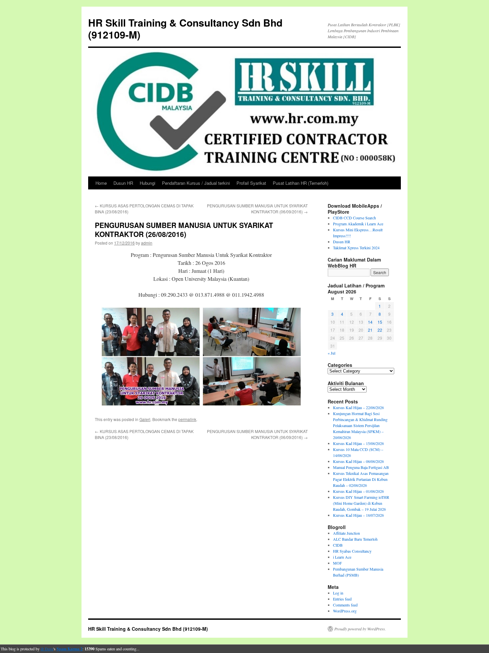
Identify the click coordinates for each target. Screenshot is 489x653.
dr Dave (47, 648)
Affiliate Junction (346, 533)
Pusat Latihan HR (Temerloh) (300, 183)
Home (101, 183)
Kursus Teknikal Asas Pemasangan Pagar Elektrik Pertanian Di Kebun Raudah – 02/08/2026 (361, 479)
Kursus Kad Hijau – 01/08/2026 (358, 491)
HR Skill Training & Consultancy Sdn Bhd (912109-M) (185, 28)
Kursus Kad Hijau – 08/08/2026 (358, 461)
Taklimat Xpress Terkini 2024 (356, 247)
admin (146, 243)
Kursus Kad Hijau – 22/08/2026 (358, 407)
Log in (338, 593)
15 (380, 322)
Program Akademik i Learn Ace (358, 223)
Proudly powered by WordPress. (360, 628)
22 (380, 330)
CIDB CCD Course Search (354, 217)
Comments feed (345, 604)
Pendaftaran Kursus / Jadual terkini (196, 183)
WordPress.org (345, 610)
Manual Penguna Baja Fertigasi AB (361, 467)
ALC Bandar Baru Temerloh (355, 539)
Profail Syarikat (251, 183)
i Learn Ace (342, 557)
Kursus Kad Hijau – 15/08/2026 (358, 443)
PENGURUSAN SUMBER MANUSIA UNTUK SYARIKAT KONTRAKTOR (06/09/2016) (257, 208)
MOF (337, 563)
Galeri (144, 419)
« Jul (331, 353)
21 (370, 330)
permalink (187, 419)
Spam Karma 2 (69, 649)
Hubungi (147, 183)
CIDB (338, 545)
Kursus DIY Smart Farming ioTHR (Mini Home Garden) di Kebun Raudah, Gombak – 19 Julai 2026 (361, 503)
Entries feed (342, 598)
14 (370, 322)
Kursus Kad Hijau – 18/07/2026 (358, 515)
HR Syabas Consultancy (352, 551)
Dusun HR (123, 183)
